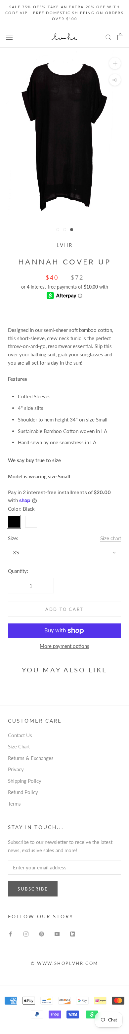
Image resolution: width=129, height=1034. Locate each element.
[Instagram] (25, 933)
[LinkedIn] (72, 933)
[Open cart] (120, 36)
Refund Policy (23, 792)
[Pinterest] (41, 933)
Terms (14, 804)
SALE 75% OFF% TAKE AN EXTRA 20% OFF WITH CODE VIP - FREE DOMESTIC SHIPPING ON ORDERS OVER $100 (64, 13)
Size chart (110, 538)
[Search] (108, 37)
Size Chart (19, 746)
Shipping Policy (24, 781)
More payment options (64, 646)
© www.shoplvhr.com (64, 963)
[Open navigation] (9, 36)
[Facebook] (10, 933)
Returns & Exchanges (31, 758)
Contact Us (20, 735)
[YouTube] (57, 933)
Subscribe (33, 889)
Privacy (16, 769)
